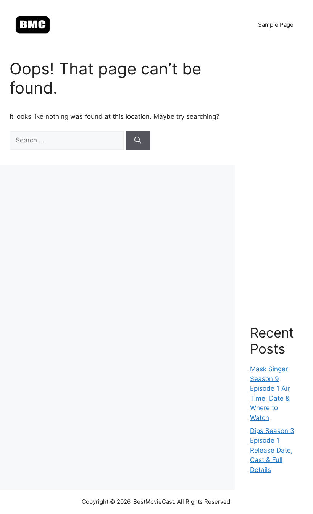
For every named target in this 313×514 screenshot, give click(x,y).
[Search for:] (68, 140)
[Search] (138, 140)
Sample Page (276, 24)
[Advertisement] (274, 179)
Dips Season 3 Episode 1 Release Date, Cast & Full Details (272, 450)
